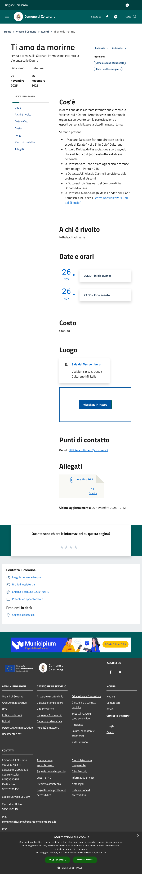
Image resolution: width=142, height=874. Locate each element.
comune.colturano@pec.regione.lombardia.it (29, 821)
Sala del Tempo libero (86, 364)
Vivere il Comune (26, 31)
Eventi (45, 31)
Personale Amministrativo (17, 727)
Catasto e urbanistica (49, 721)
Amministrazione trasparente (82, 762)
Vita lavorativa (45, 709)
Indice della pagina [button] (25, 96)
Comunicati (113, 703)
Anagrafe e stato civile (50, 696)
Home (7, 31)
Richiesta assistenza (49, 784)
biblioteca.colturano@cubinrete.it (88, 450)
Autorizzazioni (80, 742)
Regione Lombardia (16, 5)
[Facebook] (105, 16)
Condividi (100, 48)
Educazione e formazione (86, 696)
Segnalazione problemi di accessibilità (51, 792)
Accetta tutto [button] (57, 859)
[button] (71, 868)
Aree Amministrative (14, 703)
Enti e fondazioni (12, 715)
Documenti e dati (12, 734)
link (104, 852)
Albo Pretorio (79, 771)
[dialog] (71, 853)
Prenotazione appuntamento (45, 762)
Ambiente (77, 725)
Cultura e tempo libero (50, 703)
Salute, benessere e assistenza (83, 733)
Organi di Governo (12, 696)
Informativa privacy (83, 778)
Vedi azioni (117, 48)
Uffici (5, 709)
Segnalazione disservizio (51, 771)
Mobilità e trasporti (48, 727)
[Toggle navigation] (7, 16)
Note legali (78, 784)
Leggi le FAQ (44, 778)
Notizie (110, 696)
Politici (6, 721)
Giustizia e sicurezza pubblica (84, 704)
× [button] (138, 835)
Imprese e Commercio (49, 715)
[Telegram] (114, 16)
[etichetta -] (76, 547)
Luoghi (110, 726)
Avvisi (110, 709)
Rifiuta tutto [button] (85, 859)
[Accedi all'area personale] (127, 5)
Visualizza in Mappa (95, 404)
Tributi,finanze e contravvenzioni (81, 715)
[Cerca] (135, 17)
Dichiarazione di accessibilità (81, 792)
